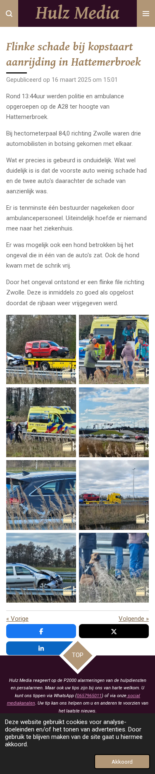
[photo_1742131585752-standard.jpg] (41, 494)
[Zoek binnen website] (9, 13)
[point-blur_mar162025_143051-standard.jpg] (114, 349)
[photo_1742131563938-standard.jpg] (114, 494)
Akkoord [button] (122, 761)
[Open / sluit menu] (146, 13)
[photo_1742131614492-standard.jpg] (114, 422)
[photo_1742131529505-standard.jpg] (114, 568)
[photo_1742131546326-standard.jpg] (41, 568)
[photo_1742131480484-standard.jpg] (41, 349)
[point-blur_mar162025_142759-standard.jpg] (41, 422)
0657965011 (89, 695)
